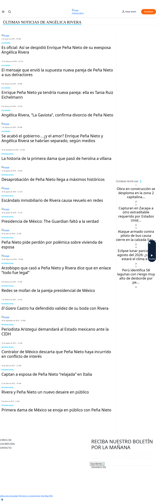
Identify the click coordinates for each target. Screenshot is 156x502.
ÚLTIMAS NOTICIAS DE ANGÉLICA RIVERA (42, 22)
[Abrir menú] (3, 11)
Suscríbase (148, 11)
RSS (51, 496)
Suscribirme (96, 463)
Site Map (45, 496)
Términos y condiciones (29, 496)
